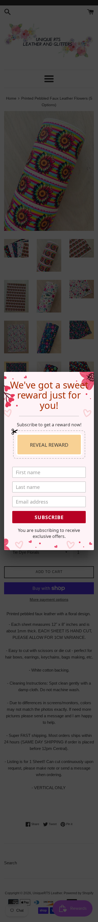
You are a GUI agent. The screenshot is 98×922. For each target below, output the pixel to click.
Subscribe (49, 517)
